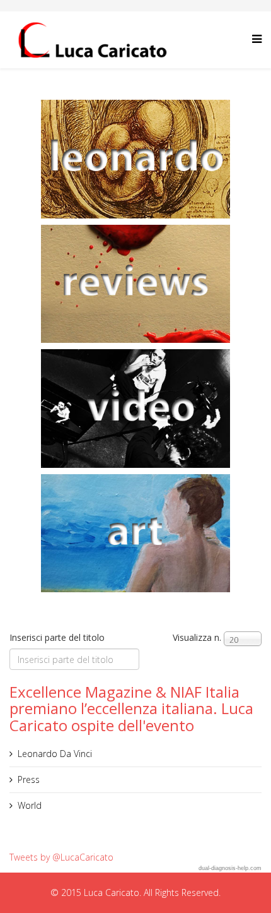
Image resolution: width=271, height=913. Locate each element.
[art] (135, 533)
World (30, 805)
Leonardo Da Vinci (55, 754)
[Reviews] (135, 284)
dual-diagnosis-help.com (230, 868)
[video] (135, 408)
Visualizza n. (197, 637)
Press (29, 779)
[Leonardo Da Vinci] (135, 159)
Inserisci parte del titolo (58, 637)
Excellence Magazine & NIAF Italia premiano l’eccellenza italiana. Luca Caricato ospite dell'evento (131, 708)
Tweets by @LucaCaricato (61, 857)
